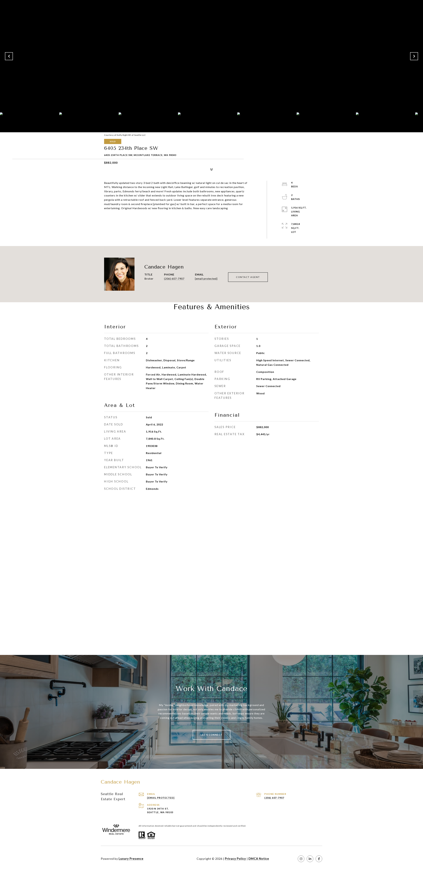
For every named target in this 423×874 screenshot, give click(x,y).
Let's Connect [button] (211, 734)
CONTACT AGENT (248, 277)
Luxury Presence (131, 858)
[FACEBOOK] (319, 858)
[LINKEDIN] (310, 858)
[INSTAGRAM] (301, 858)
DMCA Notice (259, 858)
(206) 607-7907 (174, 278)
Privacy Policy (235, 858)
